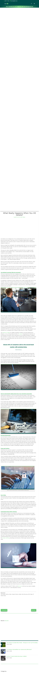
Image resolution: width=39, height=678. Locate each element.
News (24, 217)
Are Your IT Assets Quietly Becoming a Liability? (16, 656)
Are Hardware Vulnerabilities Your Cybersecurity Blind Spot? (19, 649)
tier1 (16, 217)
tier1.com (20, 586)
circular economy (5, 537)
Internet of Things (6, 332)
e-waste (20, 333)
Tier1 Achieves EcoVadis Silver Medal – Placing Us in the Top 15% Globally (22, 642)
